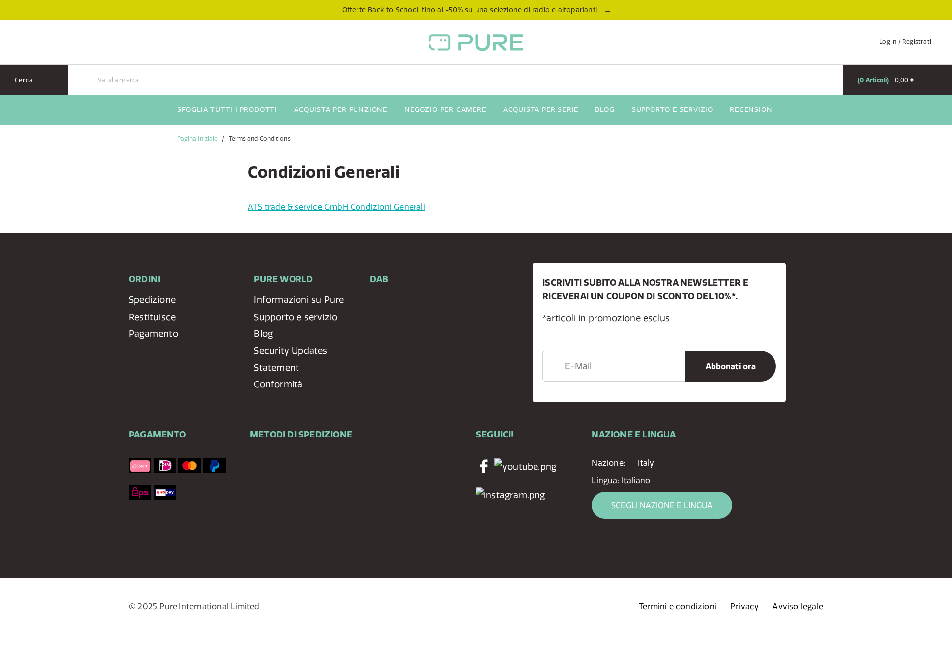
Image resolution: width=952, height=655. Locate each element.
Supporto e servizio (672, 109)
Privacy (744, 606)
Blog (604, 109)
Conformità (278, 384)
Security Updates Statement (290, 359)
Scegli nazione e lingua (662, 505)
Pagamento (153, 333)
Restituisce (152, 317)
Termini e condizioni (677, 606)
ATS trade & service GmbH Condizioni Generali (336, 207)
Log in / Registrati (905, 41)
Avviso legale (798, 606)
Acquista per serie (540, 109)
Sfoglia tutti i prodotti (227, 109)
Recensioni (752, 109)
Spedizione (152, 299)
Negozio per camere (445, 109)
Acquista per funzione (340, 109)
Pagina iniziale (198, 138)
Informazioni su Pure (299, 299)
